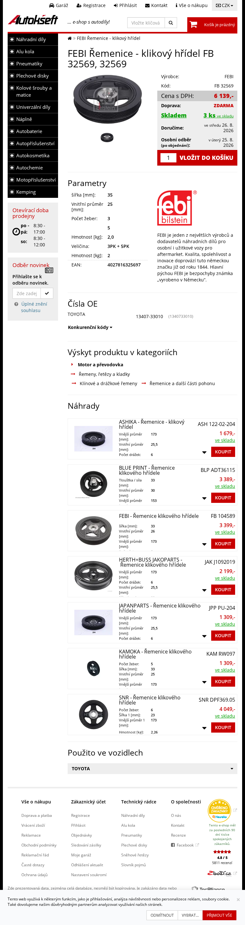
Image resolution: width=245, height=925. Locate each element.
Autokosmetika (32, 155)
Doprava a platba (36, 815)
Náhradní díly (31, 39)
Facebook (185, 844)
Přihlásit (78, 825)
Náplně (24, 119)
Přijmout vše (219, 915)
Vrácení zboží (33, 825)
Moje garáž (81, 854)
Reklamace (31, 835)
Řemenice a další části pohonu (182, 383)
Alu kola (25, 51)
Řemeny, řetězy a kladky (104, 374)
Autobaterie (29, 131)
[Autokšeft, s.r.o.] (33, 19)
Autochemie (29, 167)
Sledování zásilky (86, 844)
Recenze (178, 835)
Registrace (80, 815)
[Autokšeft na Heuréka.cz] (222, 810)
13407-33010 (149, 316)
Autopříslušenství (35, 143)
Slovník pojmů (133, 864)
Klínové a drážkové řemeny (108, 383)
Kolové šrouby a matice (34, 91)
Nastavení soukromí (89, 874)
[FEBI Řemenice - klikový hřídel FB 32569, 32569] (108, 99)
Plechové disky (32, 75)
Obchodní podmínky (38, 844)
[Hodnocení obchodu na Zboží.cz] (222, 873)
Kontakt (177, 825)
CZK (226, 5)
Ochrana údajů (34, 874)
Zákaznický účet (88, 802)
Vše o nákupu (36, 802)
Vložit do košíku (207, 157)
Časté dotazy (32, 864)
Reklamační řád (35, 854)
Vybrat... (190, 915)
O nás (176, 815)
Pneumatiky (29, 63)
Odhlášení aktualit (87, 864)
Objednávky (81, 835)
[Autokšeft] (70, 38)
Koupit (223, 452)
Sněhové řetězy (135, 854)
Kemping (26, 192)
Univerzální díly (33, 107)
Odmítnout (162, 915)
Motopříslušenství (36, 179)
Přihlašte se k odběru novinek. (30, 279)
